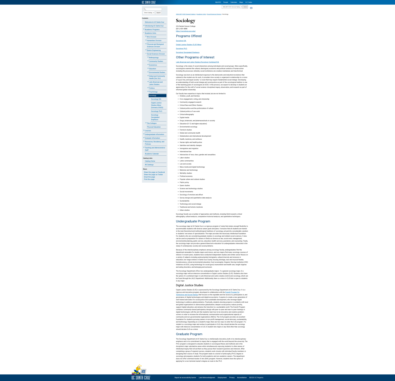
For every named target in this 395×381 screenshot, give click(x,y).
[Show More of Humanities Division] (146, 40)
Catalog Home (150, 161)
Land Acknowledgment (207, 378)
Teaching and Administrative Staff (155, 149)
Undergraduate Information (154, 134)
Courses (148, 131)
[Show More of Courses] (144, 130)
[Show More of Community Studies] (148, 61)
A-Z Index (249, 2)
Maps (241, 2)
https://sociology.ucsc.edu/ (186, 31)
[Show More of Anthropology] (148, 57)
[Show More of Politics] (148, 88)
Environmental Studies (157, 72)
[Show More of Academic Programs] (144, 29)
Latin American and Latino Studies (156, 83)
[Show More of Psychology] (148, 91)
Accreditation (242, 378)
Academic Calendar (152, 154)
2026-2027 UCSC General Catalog (185, 14)
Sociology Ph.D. (156, 111)
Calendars (234, 2)
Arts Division (151, 37)
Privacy (232, 378)
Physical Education (154, 127)
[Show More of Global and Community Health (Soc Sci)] (148, 76)
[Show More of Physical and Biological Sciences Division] (146, 44)
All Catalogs (149, 165)
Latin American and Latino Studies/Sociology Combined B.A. (197, 62)
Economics (153, 65)
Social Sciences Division (156, 54)
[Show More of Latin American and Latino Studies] (148, 82)
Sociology (152, 96)
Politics (152, 88)
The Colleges (152, 123)
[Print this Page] (251, 8)
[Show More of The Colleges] (146, 123)
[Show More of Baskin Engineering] (146, 50)
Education (152, 69)
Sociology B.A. (156, 99)
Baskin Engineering (154, 50)
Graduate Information (152, 138)
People (225, 2)
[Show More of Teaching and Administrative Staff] (144, 147)
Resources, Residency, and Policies (154, 143)
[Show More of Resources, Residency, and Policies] (144, 141)
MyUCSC (218, 2)
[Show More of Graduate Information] (144, 138)
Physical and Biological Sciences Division (155, 45)
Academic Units (150, 33)
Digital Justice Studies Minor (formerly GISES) (157, 105)
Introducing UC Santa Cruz (154, 26)
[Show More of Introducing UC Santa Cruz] (144, 25)
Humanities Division (154, 41)
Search (159, 12)
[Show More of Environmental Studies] (148, 72)
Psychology (153, 92)
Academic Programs (152, 30)
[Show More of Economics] (148, 65)
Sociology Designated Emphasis (155, 117)
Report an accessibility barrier (185, 378)
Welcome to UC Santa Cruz (154, 22)
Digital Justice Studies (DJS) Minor (188, 45)
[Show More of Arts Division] (146, 36)
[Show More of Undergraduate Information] (144, 134)
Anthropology (154, 58)
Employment (222, 378)
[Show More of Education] (148, 68)
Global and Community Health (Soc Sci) (157, 77)
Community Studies (156, 61)
